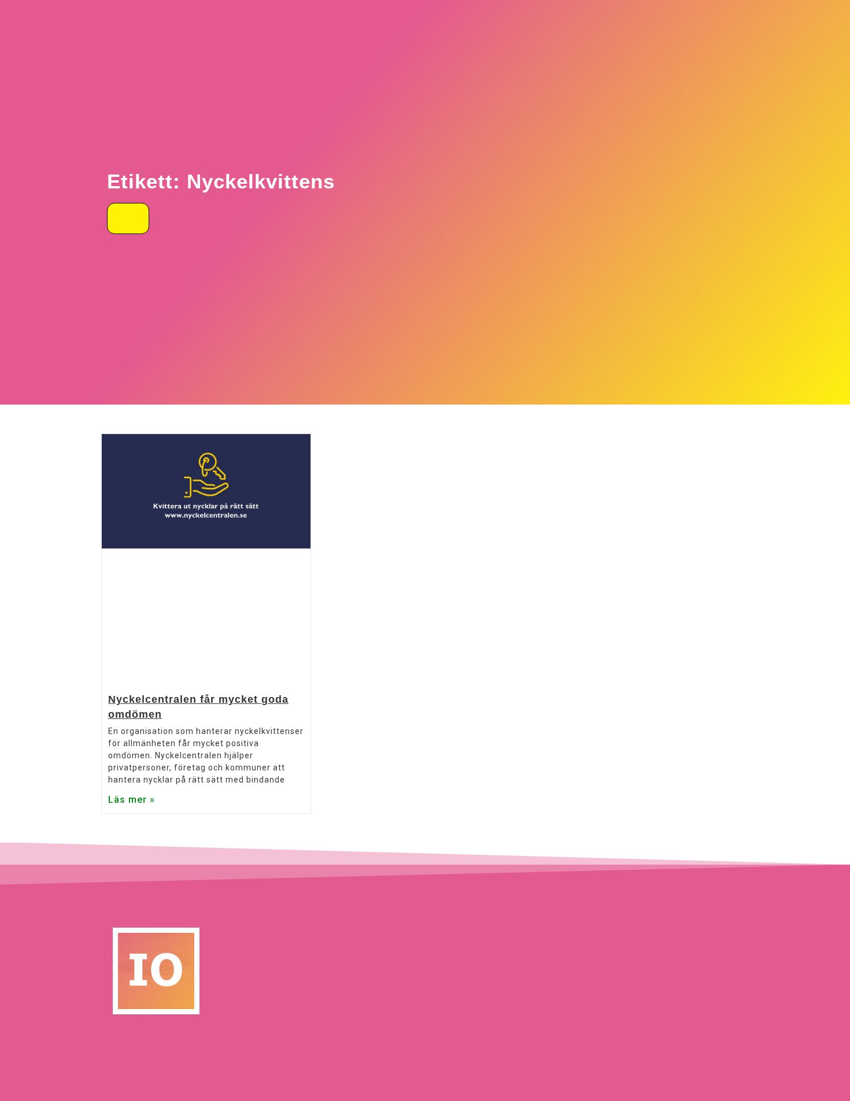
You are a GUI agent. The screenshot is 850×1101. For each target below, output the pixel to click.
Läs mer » (131, 799)
